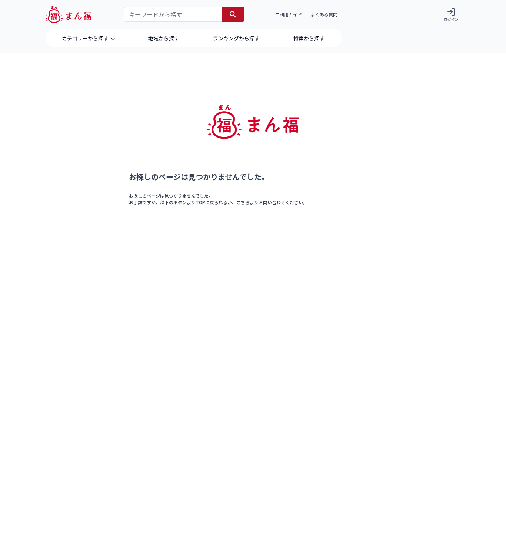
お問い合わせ (272, 202)
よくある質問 (324, 14)
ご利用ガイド (288, 14)
